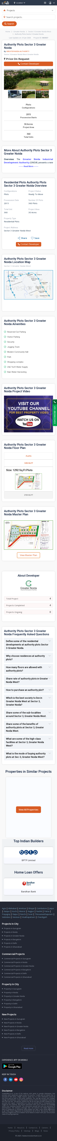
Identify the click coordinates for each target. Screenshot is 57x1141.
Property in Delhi (10, 1003)
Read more (28, 1048)
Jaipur (51, 908)
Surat (30, 914)
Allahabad (12, 908)
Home (7, 31)
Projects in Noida (10, 932)
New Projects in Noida (12, 1022)
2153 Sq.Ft (28, 495)
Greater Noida (19, 31)
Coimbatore (42, 908)
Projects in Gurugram (12, 928)
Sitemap (27, 1131)
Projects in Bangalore (12, 939)
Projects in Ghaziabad (13, 947)
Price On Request (17, 59)
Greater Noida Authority (17, 51)
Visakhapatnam (28, 917)
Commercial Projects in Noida (15, 962)
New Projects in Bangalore (14, 1030)
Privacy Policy (14, 1131)
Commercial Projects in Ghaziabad (18, 977)
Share (24, 238)
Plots (28, 456)
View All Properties (28, 809)
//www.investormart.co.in (31, 1136)
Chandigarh (42, 917)
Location (19, 3)
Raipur (15, 914)
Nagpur (31, 911)
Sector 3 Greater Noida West (39, 31)
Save (36, 238)
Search (10, 23)
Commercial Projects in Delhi (15, 973)
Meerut (22, 911)
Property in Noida (11, 992)
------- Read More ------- (28, 166)
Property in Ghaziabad (13, 1007)
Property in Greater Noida (14, 996)
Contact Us (33, 1127)
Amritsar (22, 908)
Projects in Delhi (10, 943)
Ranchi (23, 914)
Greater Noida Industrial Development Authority (28, 161)
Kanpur (7, 911)
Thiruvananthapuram (44, 914)
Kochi (14, 911)
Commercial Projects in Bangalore (17, 969)
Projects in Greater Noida (14, 936)
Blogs (37, 1131)
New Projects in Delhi (12, 1034)
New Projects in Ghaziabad (15, 1037)
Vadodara (6, 917)
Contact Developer (30, 63)
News (45, 1131)
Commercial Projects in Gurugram (17, 958)
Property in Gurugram (12, 989)
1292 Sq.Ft (28, 463)
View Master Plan (28, 555)
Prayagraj (6, 914)
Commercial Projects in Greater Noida (19, 966)
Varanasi (16, 917)
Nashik (39, 911)
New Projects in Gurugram (14, 1019)
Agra (4, 908)
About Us (20, 1127)
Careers (45, 1127)
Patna (46, 911)
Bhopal (31, 908)
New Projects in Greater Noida (16, 1026)
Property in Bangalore (13, 1000)
